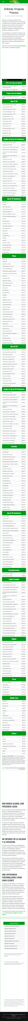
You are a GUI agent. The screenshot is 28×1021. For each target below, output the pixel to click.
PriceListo (22, 769)
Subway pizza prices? (10, 936)
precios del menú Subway (19, 45)
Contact (14, 1015)
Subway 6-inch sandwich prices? (12, 926)
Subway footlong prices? (10, 928)
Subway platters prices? (10, 933)
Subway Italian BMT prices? (11, 948)
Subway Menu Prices (14, 1014)
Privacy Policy (22, 1014)
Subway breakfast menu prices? (12, 941)
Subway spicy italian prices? (11, 946)
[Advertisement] (14, 64)
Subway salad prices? (10, 938)
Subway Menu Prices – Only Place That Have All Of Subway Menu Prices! (14, 1)
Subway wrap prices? (9, 943)
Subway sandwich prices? (10, 931)
